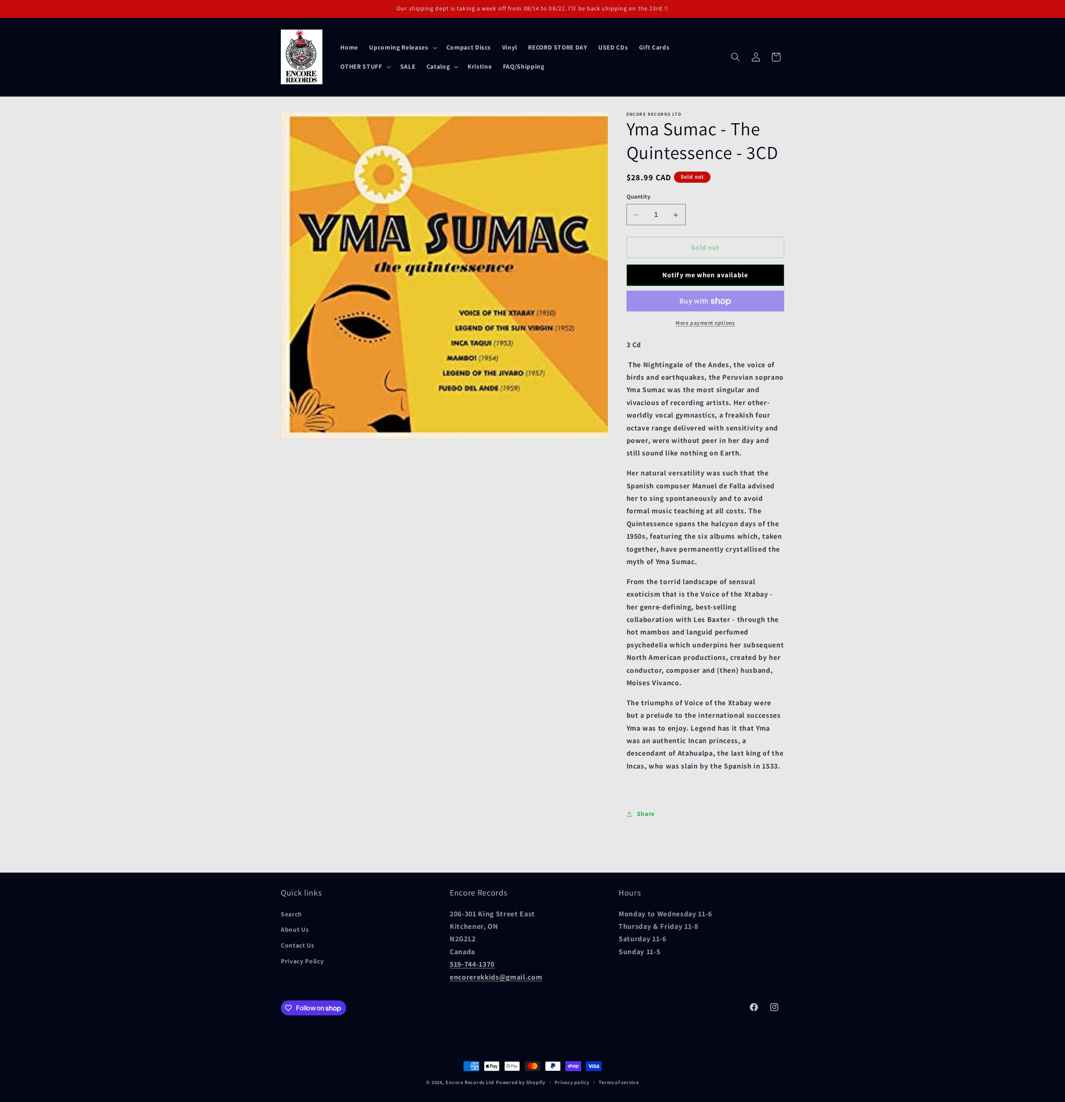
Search (291, 914)
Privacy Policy (302, 961)
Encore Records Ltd (470, 1082)
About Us (295, 929)
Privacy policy (572, 1082)
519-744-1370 (472, 964)
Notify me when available (705, 275)
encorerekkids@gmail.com (496, 977)
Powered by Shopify (520, 1082)
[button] (402, 47)
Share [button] (646, 814)
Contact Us (298, 945)
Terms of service (619, 1082)
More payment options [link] (705, 323)
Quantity (639, 197)
